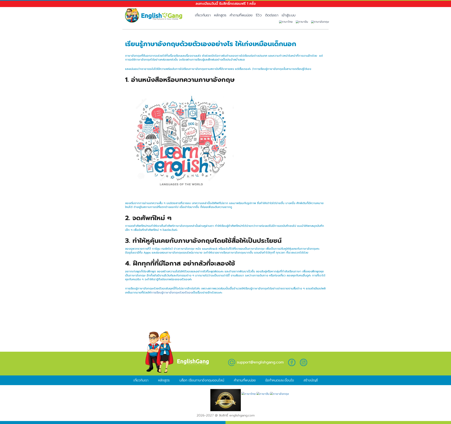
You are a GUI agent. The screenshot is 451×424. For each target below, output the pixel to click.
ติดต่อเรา (271, 15)
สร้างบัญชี (311, 380)
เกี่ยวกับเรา (203, 15)
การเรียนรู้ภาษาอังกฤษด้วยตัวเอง (171, 292)
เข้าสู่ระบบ (288, 15)
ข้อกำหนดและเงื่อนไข (279, 380)
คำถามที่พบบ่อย (241, 15)
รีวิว (259, 15)
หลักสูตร (220, 15)
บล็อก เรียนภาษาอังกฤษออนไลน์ (201, 380)
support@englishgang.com (260, 362)
